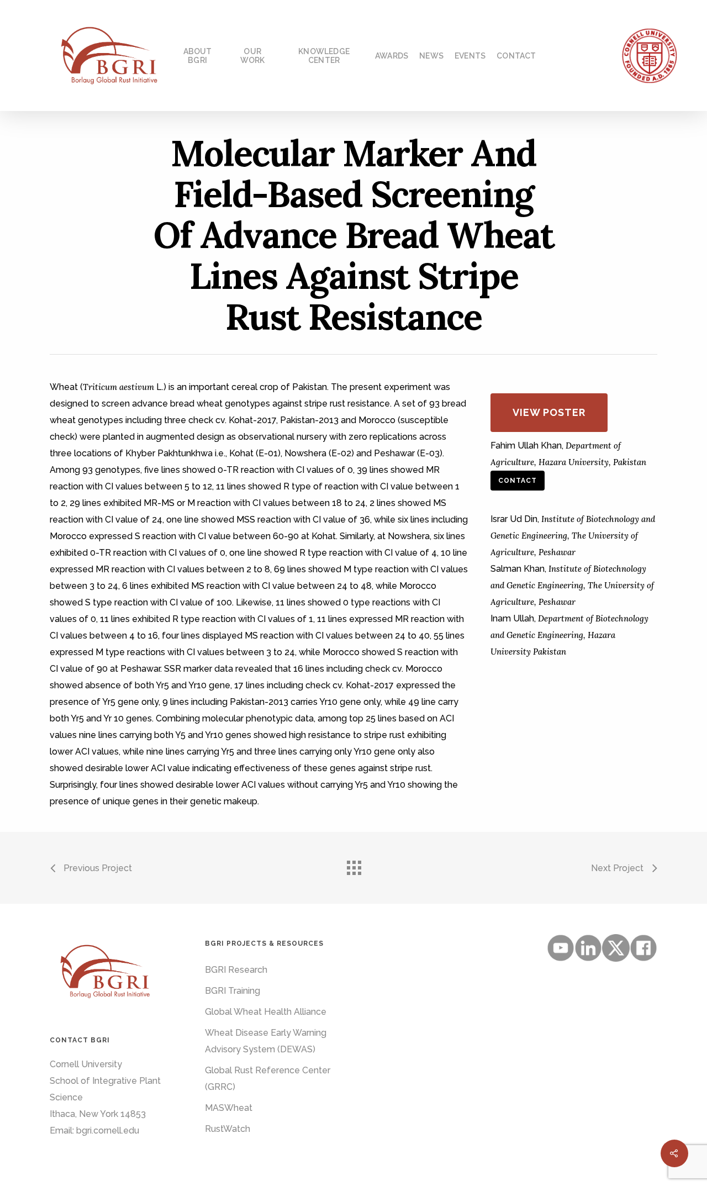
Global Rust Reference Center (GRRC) (267, 1078)
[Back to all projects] (353, 865)
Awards (391, 55)
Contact (516, 55)
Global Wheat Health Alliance (265, 1011)
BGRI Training (232, 990)
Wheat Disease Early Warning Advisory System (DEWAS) (265, 1041)
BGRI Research (236, 969)
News (431, 55)
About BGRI (197, 56)
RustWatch (227, 1129)
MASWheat (228, 1108)
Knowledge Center (324, 56)
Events (470, 55)
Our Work (252, 56)
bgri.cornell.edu (107, 1130)
